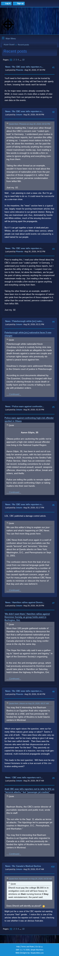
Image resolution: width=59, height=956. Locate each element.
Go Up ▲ (39, 947)
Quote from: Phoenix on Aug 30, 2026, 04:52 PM (29, 124)
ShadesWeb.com (37, 953)
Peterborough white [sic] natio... (28, 321)
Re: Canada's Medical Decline (26, 866)
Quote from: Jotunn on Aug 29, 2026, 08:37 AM (29, 703)
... (21, 60)
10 (23, 60)
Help (18, 947)
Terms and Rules (27, 947)
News (7, 67)
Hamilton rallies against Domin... (28, 602)
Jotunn (19, 115)
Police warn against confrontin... (28, 406)
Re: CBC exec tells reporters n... (27, 67)
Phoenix (19, 70)
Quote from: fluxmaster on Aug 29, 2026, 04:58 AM (30, 879)
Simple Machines (37, 950)
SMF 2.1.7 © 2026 (23, 950)
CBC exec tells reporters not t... (27, 777)
